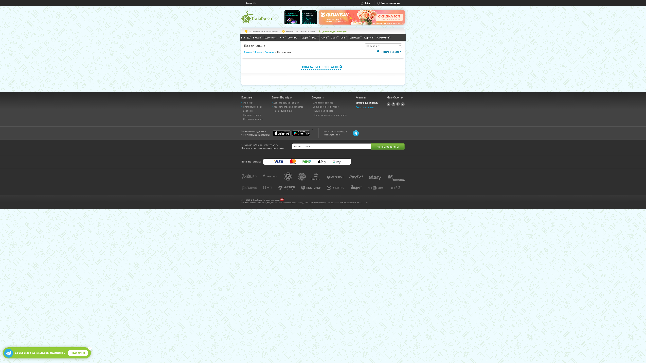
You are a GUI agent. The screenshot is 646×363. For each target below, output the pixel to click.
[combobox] (383, 45)
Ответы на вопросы (253, 118)
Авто (283, 37)
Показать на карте (389, 51)
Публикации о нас (252, 106)
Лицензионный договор (326, 106)
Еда (249, 37)
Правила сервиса (252, 114)
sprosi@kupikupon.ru (367, 102)
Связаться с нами (365, 107)
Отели (335, 37)
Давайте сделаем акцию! (286, 102)
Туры (315, 37)
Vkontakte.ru (393, 104)
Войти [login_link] (367, 3)
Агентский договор (323, 102)
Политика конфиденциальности (330, 114)
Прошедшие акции (283, 110)
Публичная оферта (323, 110)
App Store (282, 133)
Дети (344, 37)
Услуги (324, 37)
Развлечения (271, 37)
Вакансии (248, 110)
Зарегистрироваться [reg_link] (390, 3)
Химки (249, 3)
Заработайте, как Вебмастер (288, 106)
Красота (257, 37)
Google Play (301, 133)
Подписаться (78, 352)
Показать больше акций (321, 67)
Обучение (293, 37)
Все (243, 37)
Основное (248, 102)
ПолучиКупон (383, 37)
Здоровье (369, 37)
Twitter (398, 104)
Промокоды (355, 37)
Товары (305, 37)
